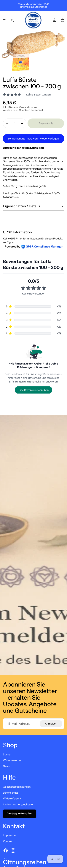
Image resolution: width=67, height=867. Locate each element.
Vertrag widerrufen (19, 813)
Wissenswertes (12, 760)
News (6, 766)
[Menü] (4, 20)
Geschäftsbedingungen (17, 786)
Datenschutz (10, 792)
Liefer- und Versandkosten (18, 804)
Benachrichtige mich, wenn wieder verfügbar (34, 138)
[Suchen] (12, 20)
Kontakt (7, 841)
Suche (6, 754)
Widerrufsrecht (12, 798)
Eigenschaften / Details (21, 206)
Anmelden (51, 723)
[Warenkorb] (62, 20)
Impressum (10, 835)
